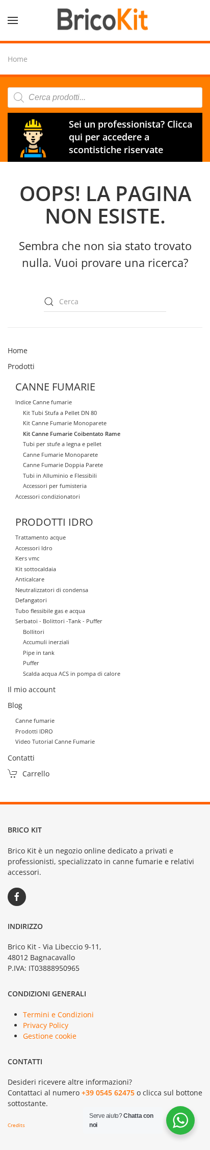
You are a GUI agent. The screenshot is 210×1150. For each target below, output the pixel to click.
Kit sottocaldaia (35, 569)
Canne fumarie (35, 720)
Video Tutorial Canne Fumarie (55, 741)
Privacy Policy (45, 1025)
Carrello (35, 773)
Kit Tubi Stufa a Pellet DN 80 (60, 413)
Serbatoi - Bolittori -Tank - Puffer (58, 621)
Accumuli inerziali (46, 642)
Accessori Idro (33, 548)
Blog (15, 705)
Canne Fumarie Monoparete (60, 454)
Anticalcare (29, 579)
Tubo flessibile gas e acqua (50, 611)
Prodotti (21, 366)
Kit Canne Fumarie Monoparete (65, 423)
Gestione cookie (49, 1036)
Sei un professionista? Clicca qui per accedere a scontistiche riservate (130, 137)
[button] (13, 20)
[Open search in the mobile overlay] (105, 97)
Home (18, 350)
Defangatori (31, 600)
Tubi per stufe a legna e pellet (62, 444)
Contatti (21, 758)
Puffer (31, 663)
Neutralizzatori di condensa (51, 590)
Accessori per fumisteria (55, 486)
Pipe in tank (39, 652)
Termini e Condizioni (58, 1014)
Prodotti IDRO (34, 731)
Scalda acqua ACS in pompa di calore (71, 673)
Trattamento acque (40, 537)
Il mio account (32, 689)
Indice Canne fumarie (43, 402)
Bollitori (33, 631)
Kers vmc (27, 558)
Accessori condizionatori (47, 496)
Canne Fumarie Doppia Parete (63, 465)
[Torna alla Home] (105, 20)
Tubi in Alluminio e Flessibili (60, 475)
